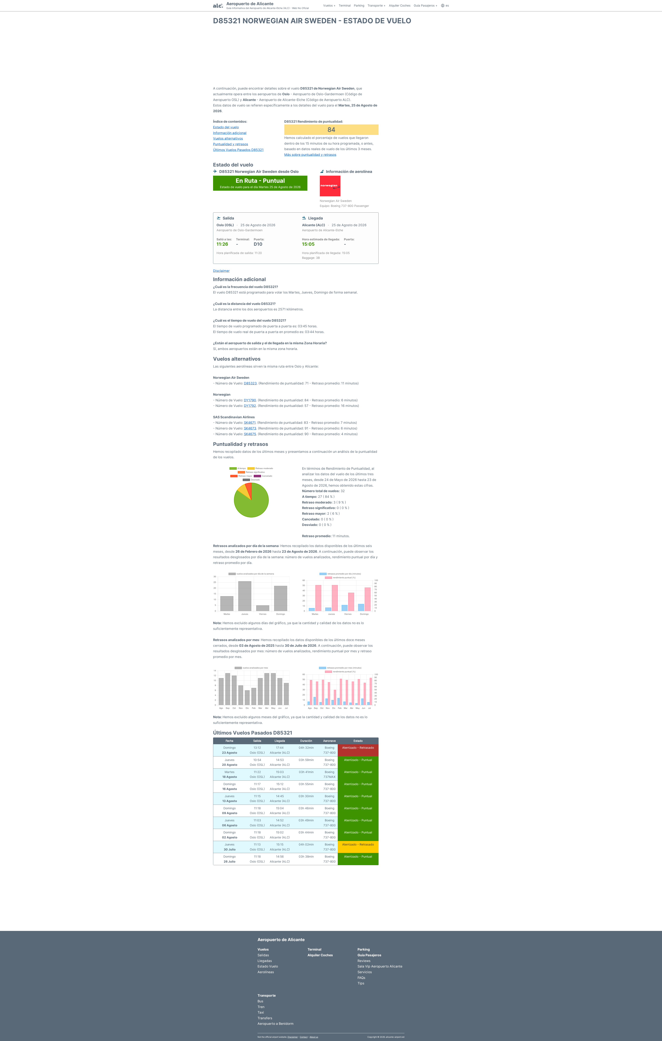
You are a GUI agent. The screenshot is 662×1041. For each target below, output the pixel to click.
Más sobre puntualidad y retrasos (310, 155)
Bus (260, 1001)
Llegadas (265, 961)
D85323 (250, 383)
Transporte (267, 995)
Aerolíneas (266, 972)
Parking (359, 5)
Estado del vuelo (226, 127)
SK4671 (249, 423)
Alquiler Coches (399, 5)
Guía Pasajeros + (425, 5)
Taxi (261, 1012)
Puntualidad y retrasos (230, 144)
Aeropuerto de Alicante (249, 4)
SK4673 (250, 428)
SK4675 (250, 434)
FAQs (361, 978)
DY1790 (250, 400)
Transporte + (376, 5)
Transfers (265, 1018)
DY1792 (250, 406)
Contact (304, 1037)
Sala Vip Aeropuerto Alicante (380, 966)
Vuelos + (329, 5)
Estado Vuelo (268, 966)
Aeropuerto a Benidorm (276, 1024)
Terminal (345, 5)
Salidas (263, 955)
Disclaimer (293, 1037)
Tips (361, 983)
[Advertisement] (331, 57)
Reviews (364, 961)
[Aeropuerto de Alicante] (218, 6)
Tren (261, 1007)
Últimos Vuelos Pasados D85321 (238, 150)
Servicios (365, 972)
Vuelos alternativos (228, 138)
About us (314, 1037)
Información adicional (230, 133)
